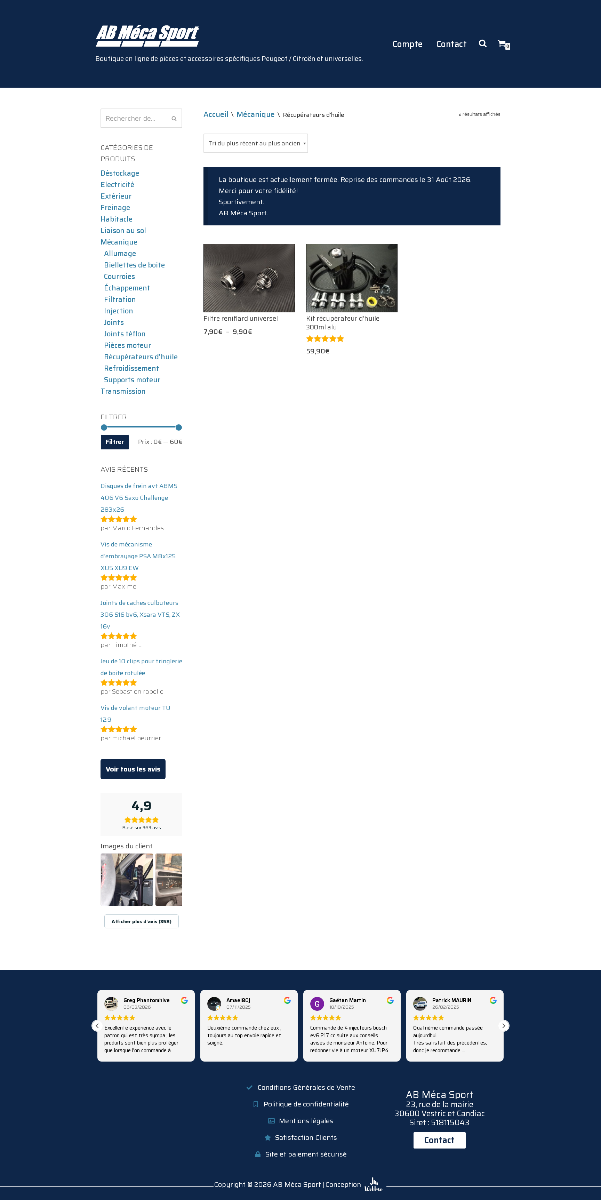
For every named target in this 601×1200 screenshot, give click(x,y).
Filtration (120, 299)
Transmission (123, 391)
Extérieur (116, 196)
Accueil (216, 114)
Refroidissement (131, 368)
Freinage (115, 207)
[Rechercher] (174, 118)
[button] (503, 1026)
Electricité (117, 184)
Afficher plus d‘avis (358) (141, 921)
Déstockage (120, 173)
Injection (118, 311)
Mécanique (119, 242)
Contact (451, 44)
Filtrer (115, 442)
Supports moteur (132, 379)
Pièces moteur (127, 345)
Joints (114, 322)
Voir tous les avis (133, 769)
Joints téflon (125, 333)
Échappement (127, 288)
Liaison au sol (123, 230)
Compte (407, 44)
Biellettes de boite (134, 265)
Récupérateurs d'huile (141, 356)
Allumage (120, 253)
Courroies (119, 276)
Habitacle (117, 219)
